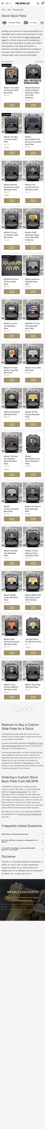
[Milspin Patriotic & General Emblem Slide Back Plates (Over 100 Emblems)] (33, 74)
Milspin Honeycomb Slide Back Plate (11, 508)
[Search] (38, 3)
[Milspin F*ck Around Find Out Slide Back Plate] (33, 171)
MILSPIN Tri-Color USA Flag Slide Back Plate (32, 325)
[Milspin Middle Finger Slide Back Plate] (12, 581)
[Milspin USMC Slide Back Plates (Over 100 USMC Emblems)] (33, 219)
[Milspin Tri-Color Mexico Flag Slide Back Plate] (12, 354)
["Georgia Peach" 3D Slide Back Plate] (33, 625)
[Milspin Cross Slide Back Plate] (33, 354)
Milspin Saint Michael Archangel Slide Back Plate (11, 641)
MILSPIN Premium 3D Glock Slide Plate (11, 281)
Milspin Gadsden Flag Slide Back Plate (11, 553)
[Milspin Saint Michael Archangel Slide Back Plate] (12, 625)
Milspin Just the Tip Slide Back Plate (10, 325)
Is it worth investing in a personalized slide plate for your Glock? (18, 849)
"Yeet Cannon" (28, 763)
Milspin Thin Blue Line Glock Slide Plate (11, 139)
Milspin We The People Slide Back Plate (32, 414)
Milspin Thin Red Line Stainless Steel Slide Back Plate (11, 460)
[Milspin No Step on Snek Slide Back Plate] (33, 493)
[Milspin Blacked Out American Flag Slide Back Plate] (12, 171)
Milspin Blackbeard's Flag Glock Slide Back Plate (32, 460)
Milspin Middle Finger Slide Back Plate (11, 597)
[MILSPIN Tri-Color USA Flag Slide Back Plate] (33, 310)
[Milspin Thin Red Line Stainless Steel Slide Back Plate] (12, 442)
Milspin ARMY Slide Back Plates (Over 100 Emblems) (33, 597)
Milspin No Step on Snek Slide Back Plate (33, 508)
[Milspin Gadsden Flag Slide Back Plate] (12, 537)
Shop (9, 9)
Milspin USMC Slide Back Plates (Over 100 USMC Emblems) (32, 236)
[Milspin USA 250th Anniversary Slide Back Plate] (12, 74)
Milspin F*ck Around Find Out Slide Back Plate (32, 187)
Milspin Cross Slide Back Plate (33, 369)
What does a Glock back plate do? (15, 834)
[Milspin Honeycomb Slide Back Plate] (12, 493)
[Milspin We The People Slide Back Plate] (33, 398)
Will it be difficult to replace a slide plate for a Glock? (20, 841)
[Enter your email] (40, 907)
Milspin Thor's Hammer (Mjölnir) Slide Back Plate (11, 687)
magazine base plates (18, 792)
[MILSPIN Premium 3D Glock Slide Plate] (12, 265)
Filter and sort (8, 61)
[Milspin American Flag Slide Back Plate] (33, 265)
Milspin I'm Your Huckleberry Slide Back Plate (11, 234)
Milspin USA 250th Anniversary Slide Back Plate (11, 90)
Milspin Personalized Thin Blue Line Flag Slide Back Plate (33, 140)
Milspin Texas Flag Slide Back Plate (32, 685)
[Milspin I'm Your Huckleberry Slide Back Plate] (12, 219)
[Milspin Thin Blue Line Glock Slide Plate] (12, 123)
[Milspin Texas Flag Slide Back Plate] (33, 671)
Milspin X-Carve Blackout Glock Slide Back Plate (31, 553)
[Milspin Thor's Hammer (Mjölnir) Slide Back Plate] (12, 671)
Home (3, 9)
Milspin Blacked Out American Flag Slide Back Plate (11, 187)
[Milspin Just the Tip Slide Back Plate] (12, 310)
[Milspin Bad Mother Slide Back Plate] (12, 398)
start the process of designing (29, 814)
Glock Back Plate (18, 9)
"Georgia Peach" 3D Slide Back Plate (33, 640)
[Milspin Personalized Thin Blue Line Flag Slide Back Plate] (33, 123)
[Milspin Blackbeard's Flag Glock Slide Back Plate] (33, 442)
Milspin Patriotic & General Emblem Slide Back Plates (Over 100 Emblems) (32, 93)
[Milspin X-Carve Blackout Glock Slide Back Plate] (33, 537)
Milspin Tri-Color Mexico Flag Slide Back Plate (11, 370)
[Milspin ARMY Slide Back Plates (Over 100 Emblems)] (33, 581)
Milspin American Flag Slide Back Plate (32, 281)
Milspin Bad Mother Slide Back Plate (12, 413)
